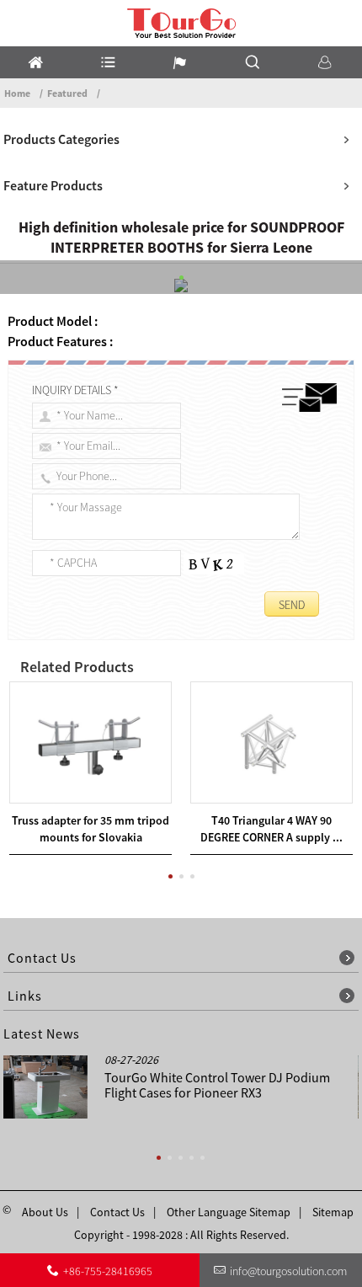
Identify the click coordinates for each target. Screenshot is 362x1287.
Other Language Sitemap (228, 1212)
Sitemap (333, 1212)
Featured (67, 93)
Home (17, 93)
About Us (45, 1212)
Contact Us (117, 1212)
